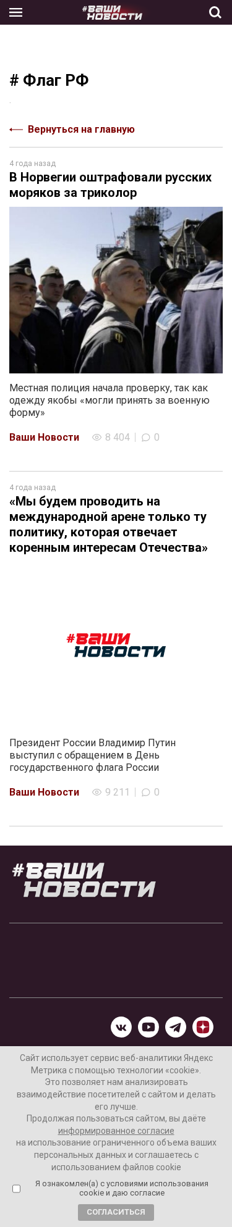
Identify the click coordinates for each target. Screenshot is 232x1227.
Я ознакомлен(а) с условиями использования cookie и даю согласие (121, 1188)
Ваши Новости (44, 437)
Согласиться (116, 1212)
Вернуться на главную (81, 129)
